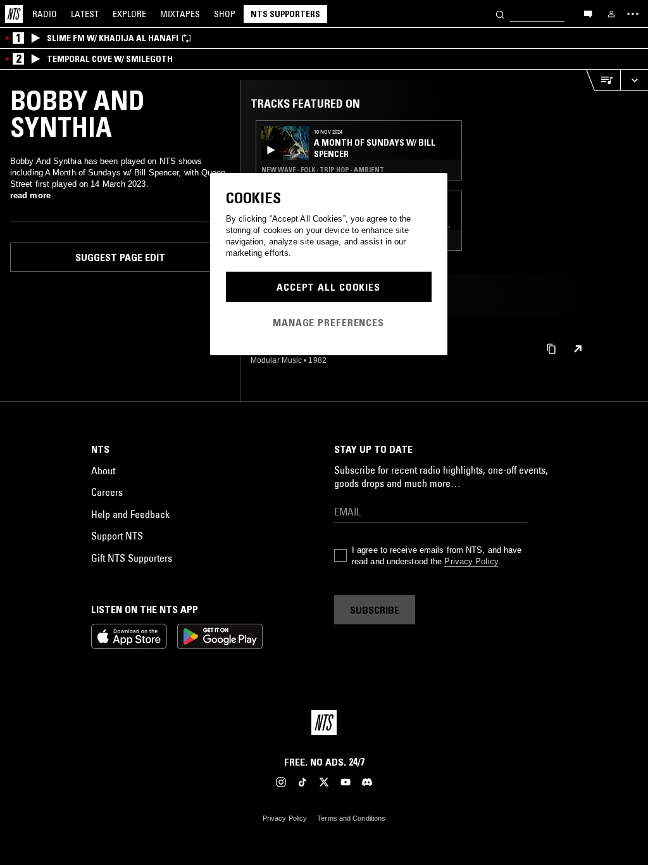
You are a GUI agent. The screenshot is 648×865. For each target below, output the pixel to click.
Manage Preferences (328, 322)
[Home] (14, 14)
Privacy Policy (470, 561)
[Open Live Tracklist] (603, 80)
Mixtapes (180, 14)
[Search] (500, 14)
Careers (107, 492)
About (103, 470)
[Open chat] (588, 13)
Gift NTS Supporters (131, 558)
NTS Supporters (285, 14)
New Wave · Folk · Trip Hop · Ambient (322, 169)
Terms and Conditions (351, 818)
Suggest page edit (120, 257)
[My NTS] (611, 14)
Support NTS (117, 535)
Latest (85, 14)
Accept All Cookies (328, 287)
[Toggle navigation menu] (633, 14)
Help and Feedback (130, 514)
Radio (44, 14)
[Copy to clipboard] (551, 348)
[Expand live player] (634, 80)
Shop (224, 14)
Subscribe (374, 609)
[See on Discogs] (577, 348)
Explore (129, 14)
